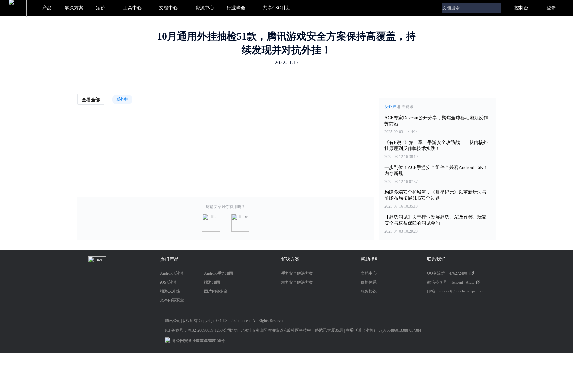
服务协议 (369, 291)
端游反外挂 (170, 291)
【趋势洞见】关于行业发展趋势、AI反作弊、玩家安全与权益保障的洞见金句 (435, 220)
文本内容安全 (172, 300)
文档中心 (168, 7)
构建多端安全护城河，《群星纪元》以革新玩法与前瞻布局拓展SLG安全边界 (435, 195)
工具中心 (132, 7)
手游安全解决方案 (297, 273)
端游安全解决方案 (297, 282)
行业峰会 (236, 7)
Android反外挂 (172, 273)
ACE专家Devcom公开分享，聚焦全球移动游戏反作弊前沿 (436, 120)
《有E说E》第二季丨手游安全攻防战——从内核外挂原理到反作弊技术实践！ (436, 145)
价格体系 (369, 282)
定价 (100, 7)
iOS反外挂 (169, 282)
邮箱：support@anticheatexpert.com (456, 291)
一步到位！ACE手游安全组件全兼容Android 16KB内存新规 (435, 170)
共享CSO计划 (276, 7)
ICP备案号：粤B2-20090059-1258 (194, 330)
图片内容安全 (216, 291)
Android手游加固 (218, 273)
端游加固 (212, 282)
